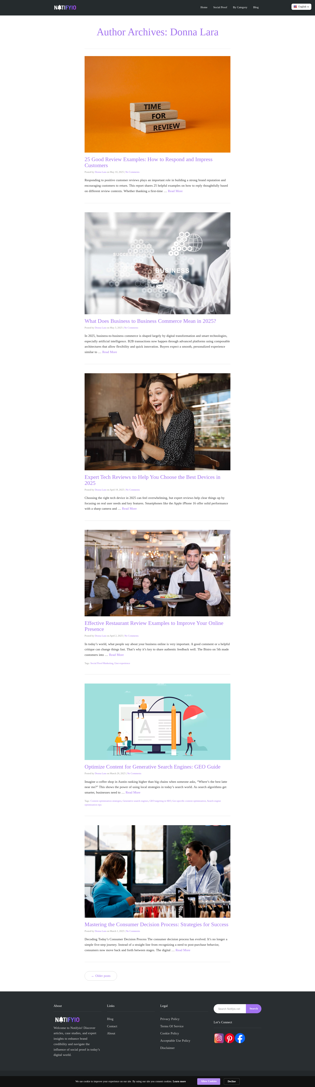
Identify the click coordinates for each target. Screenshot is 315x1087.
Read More (175, 191)
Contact (112, 1026)
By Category (240, 7)
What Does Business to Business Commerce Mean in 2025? (150, 321)
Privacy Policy (170, 1019)
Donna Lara (100, 172)
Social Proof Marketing (101, 663)
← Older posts (100, 976)
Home (204, 7)
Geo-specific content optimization (189, 801)
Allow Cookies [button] (209, 1081)
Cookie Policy (169, 1033)
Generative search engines (135, 801)
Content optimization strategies (106, 801)
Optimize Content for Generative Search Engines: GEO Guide (152, 767)
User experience (122, 663)
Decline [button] (232, 1081)
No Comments (132, 172)
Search (254, 1008)
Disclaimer (167, 1048)
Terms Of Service (172, 1026)
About (111, 1033)
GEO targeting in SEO (160, 801)
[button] (301, 6)
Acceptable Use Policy (175, 1040)
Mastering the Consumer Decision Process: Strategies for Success (156, 924)
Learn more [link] (179, 1081)
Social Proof (220, 7)
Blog (256, 7)
